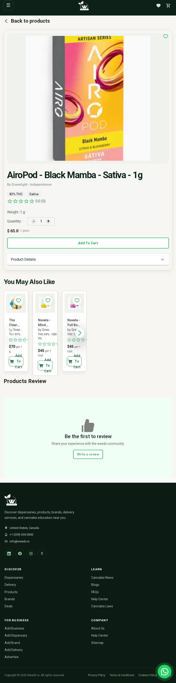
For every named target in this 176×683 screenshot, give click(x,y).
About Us (97, 628)
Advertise (12, 657)
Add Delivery (14, 650)
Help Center (99, 599)
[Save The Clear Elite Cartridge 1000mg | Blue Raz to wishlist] (18, 300)
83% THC (15, 194)
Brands (10, 599)
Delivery (10, 585)
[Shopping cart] (168, 5)
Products (11, 592)
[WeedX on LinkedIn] (9, 553)
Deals (9, 606)
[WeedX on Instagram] (31, 553)
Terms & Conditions (122, 675)
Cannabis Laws (102, 606)
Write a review (88, 454)
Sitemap (97, 643)
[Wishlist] (158, 5)
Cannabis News (102, 577)
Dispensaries (14, 577)
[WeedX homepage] (84, 5)
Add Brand (12, 643)
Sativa (33, 194)
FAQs (95, 592)
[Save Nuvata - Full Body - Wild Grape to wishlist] (77, 300)
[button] (88, 259)
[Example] (165, 36)
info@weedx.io (20, 541)
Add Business (14, 628)
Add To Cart (88, 243)
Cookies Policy (147, 675)
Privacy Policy (96, 675)
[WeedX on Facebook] (20, 553)
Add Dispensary (16, 635)
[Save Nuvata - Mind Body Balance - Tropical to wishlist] (48, 300)
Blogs (95, 585)
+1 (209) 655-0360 (21, 534)
